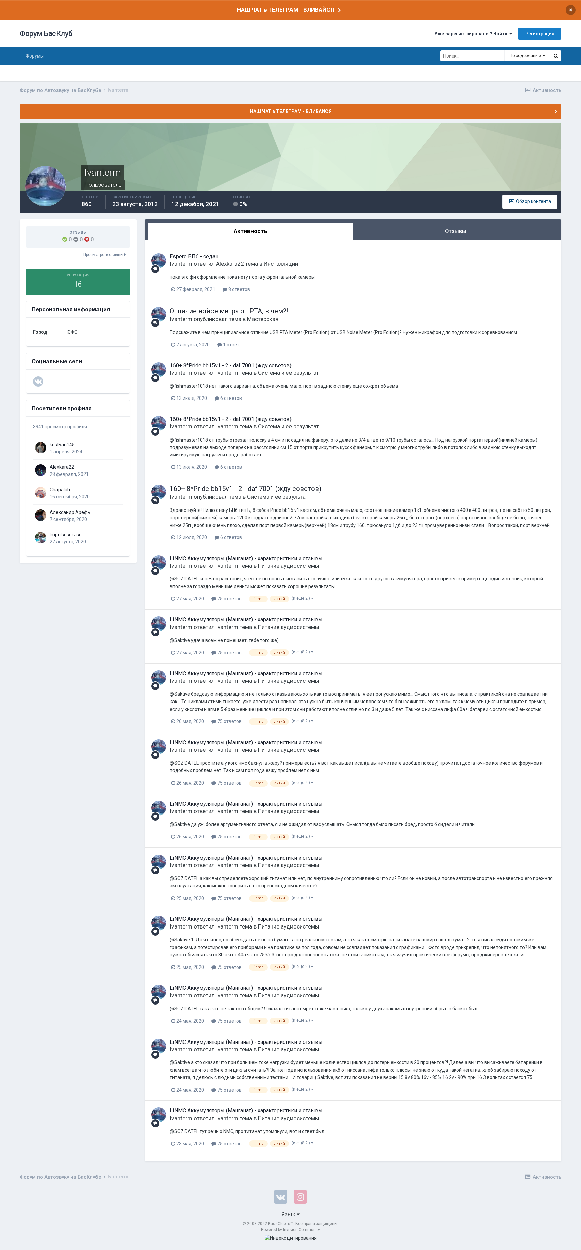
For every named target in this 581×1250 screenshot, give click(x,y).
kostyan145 (62, 444)
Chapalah (60, 489)
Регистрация (539, 33)
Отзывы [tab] (455, 231)
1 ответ (230, 344)
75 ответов (229, 598)
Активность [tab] (250, 231)
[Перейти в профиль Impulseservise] (40, 537)
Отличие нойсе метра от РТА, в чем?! (229, 311)
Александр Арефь (70, 512)
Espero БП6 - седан (194, 256)
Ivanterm (181, 263)
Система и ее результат (288, 372)
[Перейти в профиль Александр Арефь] (40, 515)
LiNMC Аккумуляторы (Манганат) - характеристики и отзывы (246, 558)
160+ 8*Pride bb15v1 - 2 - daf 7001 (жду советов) (231, 365)
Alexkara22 (62, 467)
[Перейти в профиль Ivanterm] (158, 260)
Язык (289, 1214)
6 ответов (230, 398)
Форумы (35, 56)
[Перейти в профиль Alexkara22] (40, 470)
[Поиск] (555, 55)
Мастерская (262, 319)
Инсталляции (281, 263)
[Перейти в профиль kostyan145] (40, 447)
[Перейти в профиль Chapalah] (40, 492)
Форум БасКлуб (46, 33)
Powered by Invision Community (290, 1229)
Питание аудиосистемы (288, 565)
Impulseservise (66, 534)
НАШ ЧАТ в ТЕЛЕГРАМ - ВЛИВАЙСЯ (285, 9)
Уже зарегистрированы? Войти (471, 33)
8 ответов (238, 289)
